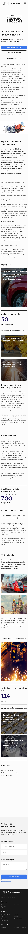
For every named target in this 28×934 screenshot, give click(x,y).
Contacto (3, 927)
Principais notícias (5, 914)
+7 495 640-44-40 (6, 775)
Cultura (3, 916)
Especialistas (4, 907)
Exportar (16, 914)
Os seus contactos (8, 842)
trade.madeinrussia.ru (14, 58)
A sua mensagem (7, 860)
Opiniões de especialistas (4, 919)
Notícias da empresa (19, 918)
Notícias (3, 904)
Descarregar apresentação (14, 52)
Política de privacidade (20, 927)
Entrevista (16, 916)
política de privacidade (6, 881)
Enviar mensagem (14, 876)
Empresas (16, 904)
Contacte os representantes (14, 47)
